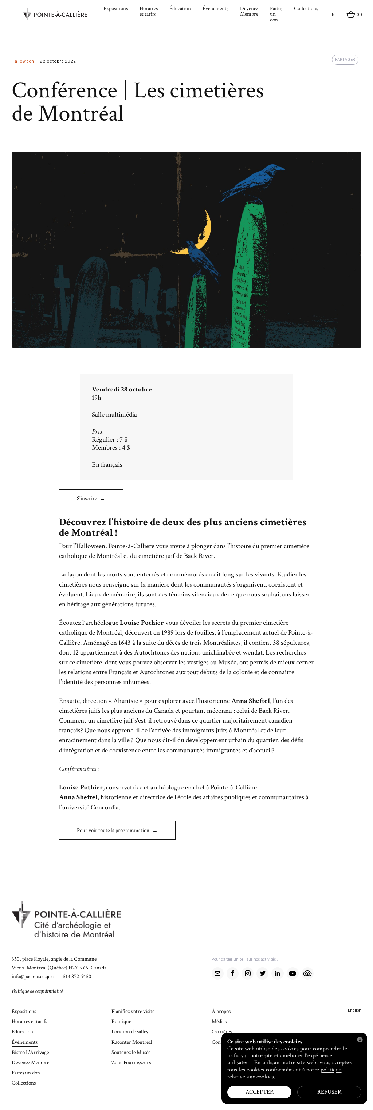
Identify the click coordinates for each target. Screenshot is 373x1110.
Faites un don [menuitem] (276, 14)
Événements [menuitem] (215, 9)
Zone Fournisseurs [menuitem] (131, 1063)
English (354, 1010)
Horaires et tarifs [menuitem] (149, 11)
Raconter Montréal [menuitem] (131, 1042)
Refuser (329, 1092)
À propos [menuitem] (221, 1012)
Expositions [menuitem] (115, 9)
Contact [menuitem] (220, 1042)
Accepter (260, 1092)
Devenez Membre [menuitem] (249, 11)
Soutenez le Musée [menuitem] (130, 1053)
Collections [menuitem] (306, 9)
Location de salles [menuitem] (129, 1032)
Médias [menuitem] (219, 1022)
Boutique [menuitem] (121, 1022)
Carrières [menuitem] (222, 1032)
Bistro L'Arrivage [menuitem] (30, 1053)
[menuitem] (60, 15)
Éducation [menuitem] (180, 9)
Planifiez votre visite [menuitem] (132, 1012)
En (332, 14)
